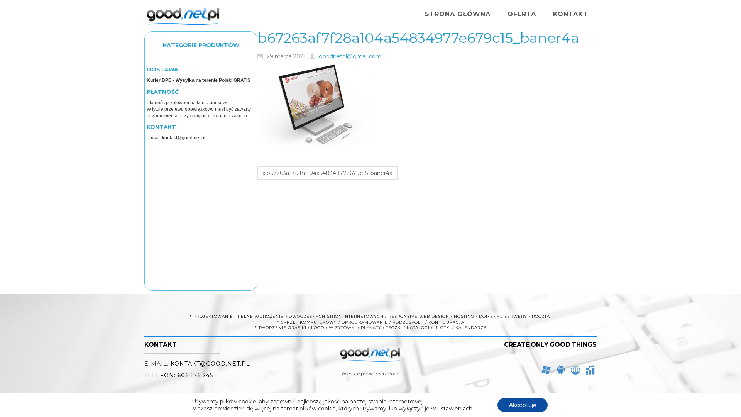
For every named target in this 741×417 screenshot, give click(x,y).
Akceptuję (522, 405)
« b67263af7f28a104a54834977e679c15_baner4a (327, 173)
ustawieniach (454, 408)
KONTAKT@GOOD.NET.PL (210, 363)
